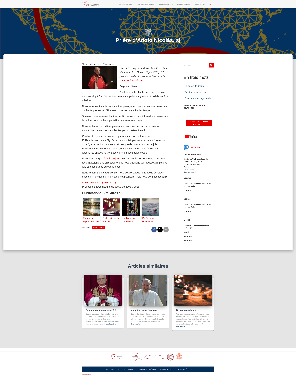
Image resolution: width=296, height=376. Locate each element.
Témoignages (129, 369)
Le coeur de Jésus (194, 86)
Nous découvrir (165, 4)
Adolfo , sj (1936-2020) (99, 182)
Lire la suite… (111, 324)
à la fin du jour (111, 158)
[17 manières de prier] (193, 290)
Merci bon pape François (144, 310)
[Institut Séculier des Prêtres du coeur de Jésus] (137, 357)
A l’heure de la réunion (147, 369)
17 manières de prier (186, 310)
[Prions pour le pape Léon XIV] (103, 290)
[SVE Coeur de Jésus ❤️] (91, 4)
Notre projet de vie (112, 369)
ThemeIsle (93, 374)
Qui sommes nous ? (126, 4)
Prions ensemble (183, 4)
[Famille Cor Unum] (120, 357)
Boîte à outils (200, 4)
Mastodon (196, 147)
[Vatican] (180, 358)
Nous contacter (189, 172)
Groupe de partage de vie (198, 98)
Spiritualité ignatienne (196, 92)
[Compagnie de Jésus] (170, 358)
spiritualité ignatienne (131, 80)
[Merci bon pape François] (148, 290)
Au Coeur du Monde (146, 4)
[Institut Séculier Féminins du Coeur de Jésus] (154, 357)
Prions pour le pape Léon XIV (101, 310)
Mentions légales (184, 369)
